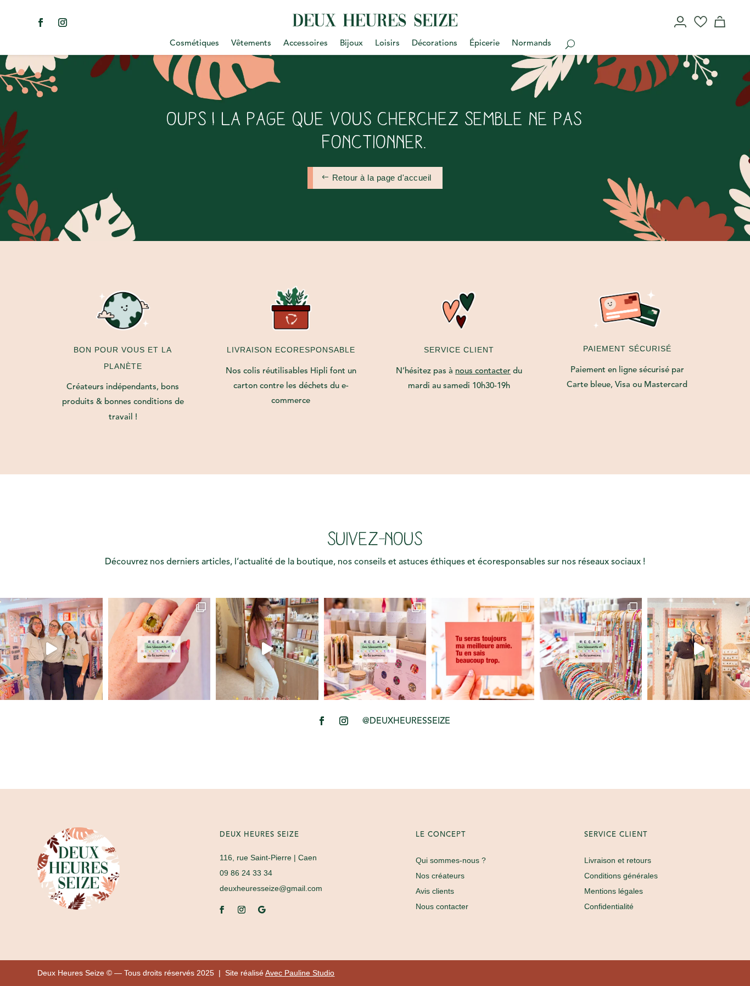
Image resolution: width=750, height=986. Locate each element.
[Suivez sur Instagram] (62, 22)
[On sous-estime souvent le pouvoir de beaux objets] (51, 649)
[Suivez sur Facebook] (40, 22)
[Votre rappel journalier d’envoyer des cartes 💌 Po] (483, 649)
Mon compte (681, 32)
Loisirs (387, 44)
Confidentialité (609, 906)
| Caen (268, 857)
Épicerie (484, 44)
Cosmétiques (194, 44)
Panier (721, 32)
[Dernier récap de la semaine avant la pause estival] (375, 649)
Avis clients (435, 891)
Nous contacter (442, 906)
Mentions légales (613, 891)
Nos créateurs (440, 875)
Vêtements (251, 44)
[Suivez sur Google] (261, 909)
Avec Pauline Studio (299, 972)
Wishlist (701, 32)
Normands (531, 44)
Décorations (434, 44)
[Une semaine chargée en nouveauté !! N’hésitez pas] (591, 649)
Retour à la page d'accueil (382, 177)
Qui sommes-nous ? (451, 860)
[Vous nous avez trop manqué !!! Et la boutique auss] (267, 649)
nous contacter (483, 371)
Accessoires (305, 44)
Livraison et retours (617, 860)
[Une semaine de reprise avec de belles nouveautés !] (159, 649)
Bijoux (351, 44)
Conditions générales (621, 875)
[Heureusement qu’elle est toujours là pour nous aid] (698, 649)
